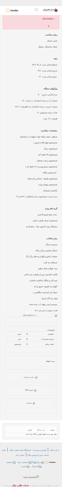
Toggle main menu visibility (36, 9)
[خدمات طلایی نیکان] (50, 10)
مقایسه (29, 403)
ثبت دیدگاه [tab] (41, 430)
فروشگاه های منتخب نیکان (20, 450)
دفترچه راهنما (29, 377)
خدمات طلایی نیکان (20, 485)
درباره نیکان (54, 450)
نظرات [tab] (52, 430)
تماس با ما (20, 455)
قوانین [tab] (29, 430)
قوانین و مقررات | (39, 450)
